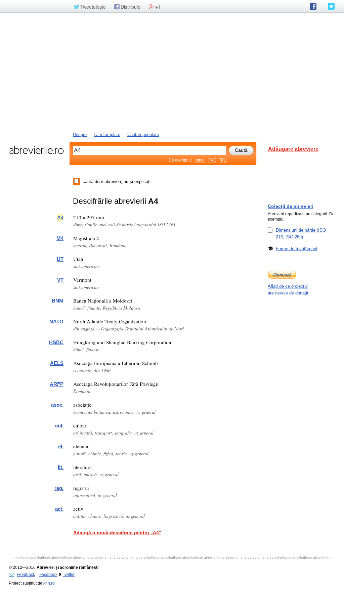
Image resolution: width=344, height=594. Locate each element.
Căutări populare (143, 134)
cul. (59, 425)
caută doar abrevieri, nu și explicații (117, 181)
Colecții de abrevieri (290, 206)
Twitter (69, 574)
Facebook (48, 574)
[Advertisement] (172, 72)
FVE (212, 160)
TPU (223, 160)
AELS (56, 363)
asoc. (57, 405)
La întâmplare (107, 134)
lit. (60, 467)
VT (60, 280)
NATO (56, 321)
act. (59, 509)
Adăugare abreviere (293, 149)
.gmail (200, 160)
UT (60, 259)
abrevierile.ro (36, 150)
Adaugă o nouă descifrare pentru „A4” (117, 532)
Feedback (26, 574)
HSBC (56, 342)
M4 (59, 238)
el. (60, 446)
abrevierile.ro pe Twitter (331, 6)
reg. (58, 488)
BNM (57, 301)
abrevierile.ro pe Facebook (313, 6)
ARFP (56, 384)
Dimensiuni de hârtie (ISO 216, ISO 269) (301, 233)
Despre (80, 134)
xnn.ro (49, 583)
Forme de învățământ (296, 248)
